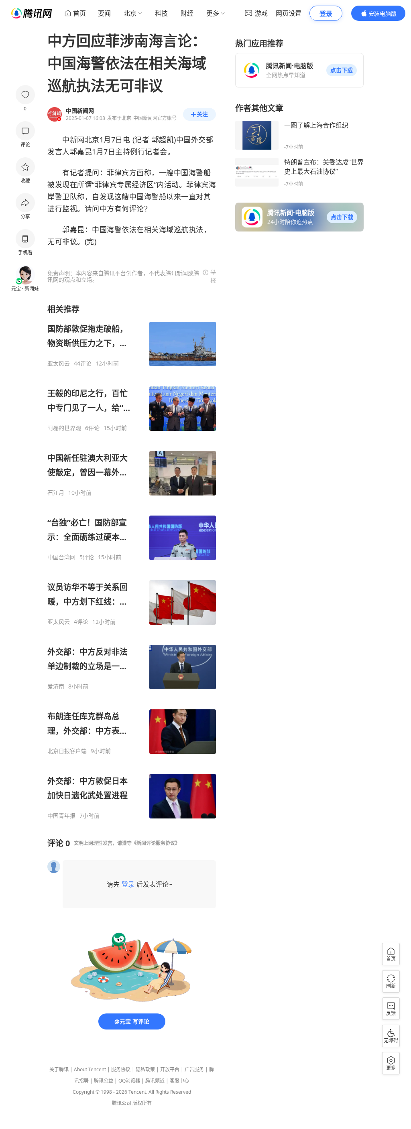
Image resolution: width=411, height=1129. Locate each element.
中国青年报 (61, 815)
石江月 (55, 492)
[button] (341, 70)
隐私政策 (145, 1069)
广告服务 (194, 1069)
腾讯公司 (121, 1103)
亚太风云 (58, 363)
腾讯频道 (155, 1080)
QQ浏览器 (129, 1080)
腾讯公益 (103, 1080)
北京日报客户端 (67, 751)
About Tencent (90, 1069)
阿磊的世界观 (64, 428)
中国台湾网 (61, 557)
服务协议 (120, 1069)
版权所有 (142, 1103)
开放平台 (169, 1069)
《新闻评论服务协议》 (156, 843)
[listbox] (131, 561)
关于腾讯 (59, 1069)
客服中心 (179, 1080)
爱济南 (55, 686)
